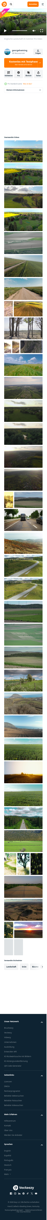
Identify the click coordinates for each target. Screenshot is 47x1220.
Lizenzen (8, 1171)
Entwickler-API (10, 1138)
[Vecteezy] (4, 4)
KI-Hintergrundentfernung (16, 1150)
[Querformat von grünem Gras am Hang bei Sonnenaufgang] (8, 1033)
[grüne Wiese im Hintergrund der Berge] (23, 819)
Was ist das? (27, 84)
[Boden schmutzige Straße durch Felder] (8, 307)
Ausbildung (9, 1133)
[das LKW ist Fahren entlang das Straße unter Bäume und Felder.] (23, 566)
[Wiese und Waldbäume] (10, 910)
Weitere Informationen (15, 89)
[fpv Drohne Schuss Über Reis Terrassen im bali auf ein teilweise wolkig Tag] (23, 394)
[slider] (19, 30)
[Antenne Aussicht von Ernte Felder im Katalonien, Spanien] (23, 979)
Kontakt (7, 1215)
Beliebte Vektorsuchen (14, 1185)
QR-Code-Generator (12, 1155)
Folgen (38, 53)
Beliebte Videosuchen (13, 1195)
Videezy (7, 1124)
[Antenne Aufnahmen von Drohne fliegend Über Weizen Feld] (23, 956)
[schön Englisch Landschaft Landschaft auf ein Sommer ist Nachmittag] (23, 727)
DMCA (7, 1176)
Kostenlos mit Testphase (23, 63)
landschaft (11, 1053)
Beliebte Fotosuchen (13, 1190)
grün (24, 1053)
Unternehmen (10, 1128)
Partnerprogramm (12, 1180)
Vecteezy (8, 1119)
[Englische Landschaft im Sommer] (23, 150)
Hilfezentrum (10, 1210)
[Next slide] (37, 1053)
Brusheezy (8, 1114)
